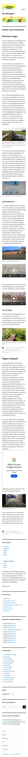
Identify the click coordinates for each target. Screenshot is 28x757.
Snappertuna (7, 671)
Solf (3, 349)
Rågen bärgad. (10, 358)
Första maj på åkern (9, 602)
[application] (14, 270)
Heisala (6, 659)
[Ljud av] (21, 276)
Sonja (5, 555)
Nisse (5, 552)
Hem (3, 731)
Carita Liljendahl (8, 629)
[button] (14, 271)
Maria (5, 565)
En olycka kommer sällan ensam (13, 605)
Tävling (6, 675)
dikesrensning (8, 349)
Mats (5, 567)
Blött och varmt (8, 609)
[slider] (13, 275)
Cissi (5, 563)
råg (13, 532)
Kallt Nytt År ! (8, 607)
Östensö (6, 667)
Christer (6, 347)
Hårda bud (7, 598)
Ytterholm (7, 679)
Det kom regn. (10, 36)
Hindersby (7, 661)
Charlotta (6, 546)
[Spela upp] (4, 276)
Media (5, 665)
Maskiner (6, 663)
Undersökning (8, 677)
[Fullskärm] (24, 276)
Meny (23, 9)
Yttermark (7, 682)
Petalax (6, 669)
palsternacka (5, 350)
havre (19, 349)
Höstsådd (6, 611)
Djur (5, 656)
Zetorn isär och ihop (10, 600)
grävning (15, 349)
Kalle (5, 550)
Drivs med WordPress (15, 754)
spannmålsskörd (13, 350)
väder (19, 350)
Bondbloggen (8, 14)
